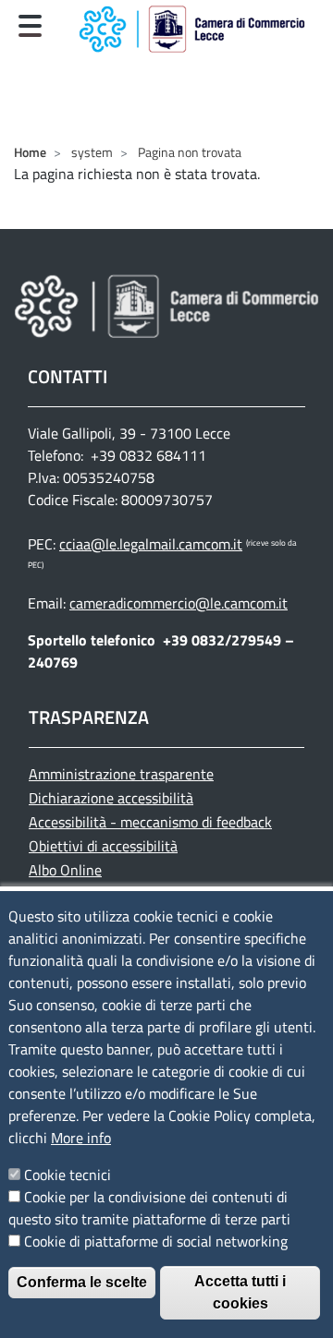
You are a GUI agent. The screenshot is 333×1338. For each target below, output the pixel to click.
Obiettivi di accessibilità (103, 846)
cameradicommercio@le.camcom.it (178, 603)
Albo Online (65, 870)
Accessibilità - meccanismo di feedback (150, 822)
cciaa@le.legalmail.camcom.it (150, 544)
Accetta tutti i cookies (240, 1292)
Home (30, 152)
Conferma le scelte (82, 1282)
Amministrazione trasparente (121, 774)
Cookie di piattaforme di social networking (156, 1241)
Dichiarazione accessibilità (111, 798)
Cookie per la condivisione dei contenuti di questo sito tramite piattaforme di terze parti (149, 1208)
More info (81, 1138)
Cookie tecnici (67, 1174)
